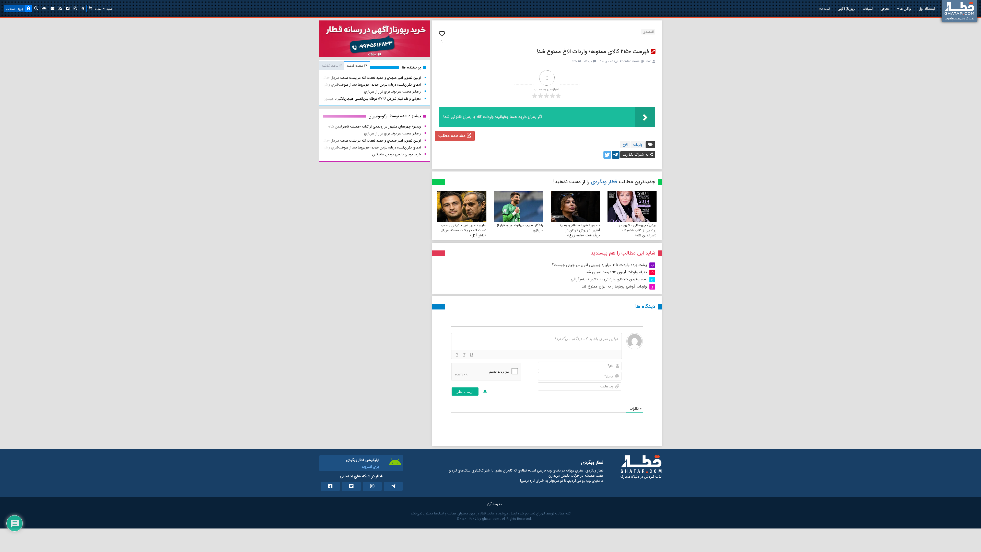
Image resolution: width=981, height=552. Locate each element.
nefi (648, 61)
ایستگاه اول (927, 9)
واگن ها (905, 9)
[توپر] (457, 355)
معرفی (885, 9)
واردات (638, 144)
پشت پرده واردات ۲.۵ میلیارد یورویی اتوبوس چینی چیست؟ (599, 265)
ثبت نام (824, 9)
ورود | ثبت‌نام (14, 8)
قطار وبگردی (604, 182)
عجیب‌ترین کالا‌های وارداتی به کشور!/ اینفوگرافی (609, 279)
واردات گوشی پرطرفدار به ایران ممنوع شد (614, 286)
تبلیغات (867, 9)
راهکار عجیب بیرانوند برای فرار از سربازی (520, 227)
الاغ (625, 144)
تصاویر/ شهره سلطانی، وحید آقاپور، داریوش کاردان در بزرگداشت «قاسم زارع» (579, 230)
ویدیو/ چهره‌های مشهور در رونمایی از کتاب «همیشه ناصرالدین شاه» (638, 230)
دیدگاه (588, 61)
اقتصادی (648, 31)
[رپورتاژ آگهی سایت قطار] (374, 40)
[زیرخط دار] (471, 355)
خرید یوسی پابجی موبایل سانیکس (396, 154)
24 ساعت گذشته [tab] (356, 65)
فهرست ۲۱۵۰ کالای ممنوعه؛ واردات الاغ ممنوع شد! (592, 51)
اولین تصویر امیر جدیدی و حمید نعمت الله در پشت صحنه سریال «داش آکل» (463, 230)
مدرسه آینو (494, 504)
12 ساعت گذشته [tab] (332, 65)
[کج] (464, 355)
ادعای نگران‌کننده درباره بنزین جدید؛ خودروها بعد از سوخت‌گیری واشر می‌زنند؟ (366, 84)
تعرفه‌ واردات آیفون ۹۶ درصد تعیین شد (616, 272)
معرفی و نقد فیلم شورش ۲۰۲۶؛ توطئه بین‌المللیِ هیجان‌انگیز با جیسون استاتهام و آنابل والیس (356, 98)
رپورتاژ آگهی (846, 9)
